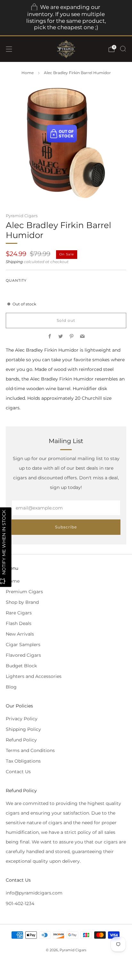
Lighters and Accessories (34, 676)
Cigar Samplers (23, 644)
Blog (11, 686)
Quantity (16, 280)
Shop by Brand (22, 602)
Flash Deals (18, 623)
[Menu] (9, 49)
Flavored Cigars (23, 655)
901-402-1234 (20, 903)
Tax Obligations (23, 761)
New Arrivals (20, 634)
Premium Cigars (24, 591)
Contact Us (18, 771)
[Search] (123, 49)
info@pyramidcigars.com (34, 892)
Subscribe (66, 527)
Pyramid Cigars (21, 215)
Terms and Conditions (30, 750)
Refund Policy (21, 739)
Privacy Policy (21, 718)
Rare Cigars (19, 612)
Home (27, 73)
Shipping (14, 262)
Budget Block (21, 665)
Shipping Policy (23, 729)
